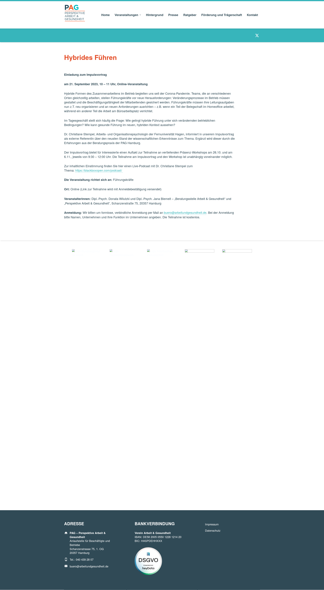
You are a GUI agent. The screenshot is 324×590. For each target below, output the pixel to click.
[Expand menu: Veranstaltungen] (140, 15)
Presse (173, 15)
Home (105, 15)
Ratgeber (189, 15)
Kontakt (252, 15)
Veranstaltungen (126, 15)
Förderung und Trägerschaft (221, 15)
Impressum (212, 524)
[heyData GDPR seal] (148, 561)
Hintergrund (154, 15)
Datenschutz (212, 530)
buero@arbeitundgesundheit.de (89, 566)
